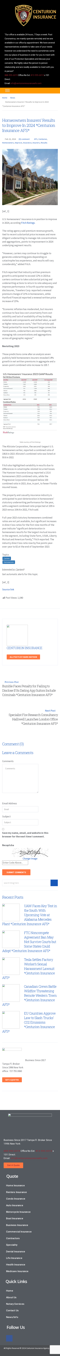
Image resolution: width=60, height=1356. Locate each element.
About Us (11, 1297)
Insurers (36, 142)
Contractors (13, 1238)
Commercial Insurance (19, 1231)
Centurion (42, 139)
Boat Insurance (14, 1218)
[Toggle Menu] (7, 90)
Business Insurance (17, 1225)
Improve (18, 142)
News (12, 97)
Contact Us (12, 1310)
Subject (6, 816)
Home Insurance (15, 1185)
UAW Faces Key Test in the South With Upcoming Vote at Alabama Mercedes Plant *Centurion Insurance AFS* (29, 915)
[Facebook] (9, 1338)
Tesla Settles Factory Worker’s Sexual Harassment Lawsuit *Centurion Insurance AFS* (28, 968)
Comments (8, 761)
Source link (8, 589)
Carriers (7, 558)
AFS (35, 139)
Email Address (9, 803)
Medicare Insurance (17, 1271)
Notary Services (15, 1303)
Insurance (27, 142)
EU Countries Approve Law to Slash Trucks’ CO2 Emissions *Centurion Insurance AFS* (28, 1022)
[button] (13, 1165)
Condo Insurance (15, 1198)
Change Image (30, 858)
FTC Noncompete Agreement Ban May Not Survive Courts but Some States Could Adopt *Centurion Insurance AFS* (29, 942)
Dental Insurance (15, 1251)
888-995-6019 (11, 75)
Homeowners (8, 142)
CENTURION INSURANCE (24, 648)
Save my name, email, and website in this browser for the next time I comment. (25, 834)
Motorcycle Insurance (18, 1211)
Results (44, 142)
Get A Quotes (12, 1079)
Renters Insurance (16, 1192)
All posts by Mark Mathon (23, 657)
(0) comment (24, 139)
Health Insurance (15, 1264)
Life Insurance (14, 1258)
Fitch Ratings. (28, 222)
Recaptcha (8, 845)
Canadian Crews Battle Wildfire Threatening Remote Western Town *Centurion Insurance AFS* (29, 995)
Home (4, 97)
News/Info (12, 1317)
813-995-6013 (37, 75)
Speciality (11, 1244)
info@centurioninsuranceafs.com (26, 83)
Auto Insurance (14, 1205)
